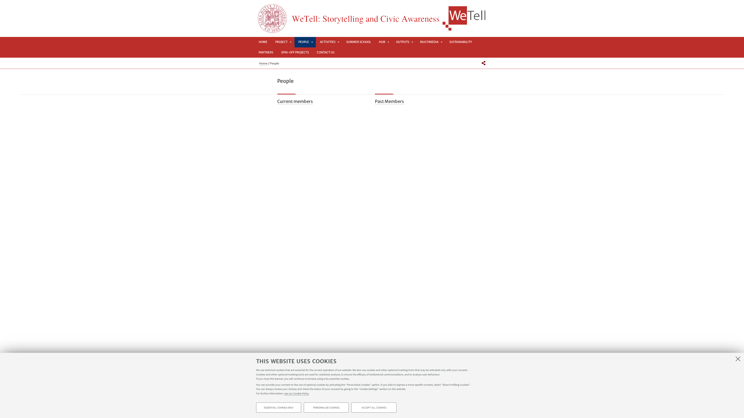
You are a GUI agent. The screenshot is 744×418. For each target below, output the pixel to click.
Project (281, 42)
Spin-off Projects (295, 52)
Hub (382, 42)
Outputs (402, 42)
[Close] (738, 359)
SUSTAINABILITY (460, 42)
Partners (266, 52)
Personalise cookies (326, 407)
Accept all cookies (374, 407)
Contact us (325, 52)
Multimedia (429, 42)
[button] (483, 63)
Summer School (358, 42)
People (303, 42)
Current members (295, 101)
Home (263, 42)
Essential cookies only (279, 407)
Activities (327, 42)
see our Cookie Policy (296, 393)
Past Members (389, 101)
